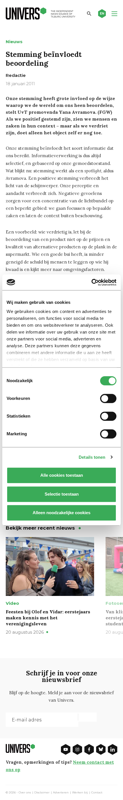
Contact (96, 792)
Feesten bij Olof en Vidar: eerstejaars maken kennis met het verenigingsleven (48, 618)
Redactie (16, 75)
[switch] (108, 398)
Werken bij (80, 792)
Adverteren (61, 792)
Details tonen (92, 457)
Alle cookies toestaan (61, 475)
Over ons (25, 792)
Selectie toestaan (62, 494)
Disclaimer (41, 792)
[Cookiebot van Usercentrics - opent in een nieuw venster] (91, 282)
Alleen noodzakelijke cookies (61, 512)
